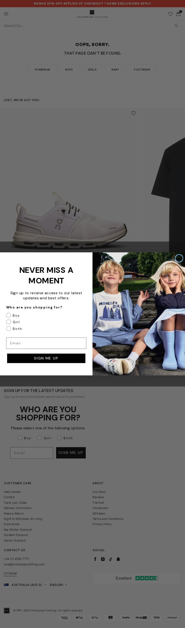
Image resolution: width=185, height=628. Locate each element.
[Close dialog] (179, 258)
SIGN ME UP (46, 358)
